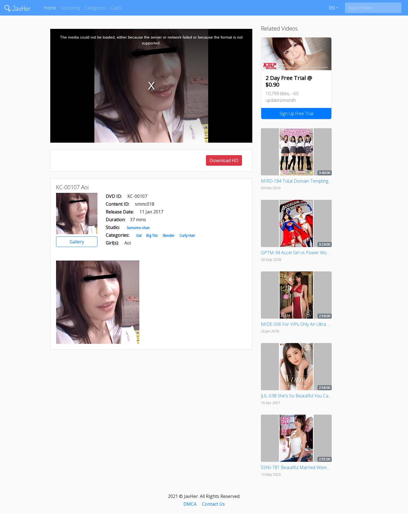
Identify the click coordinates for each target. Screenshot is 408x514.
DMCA (190, 504)
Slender (169, 235)
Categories (95, 8)
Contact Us (213, 504)
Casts (116, 8)
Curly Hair (187, 235)
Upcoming (70, 8)
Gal (139, 235)
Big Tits (152, 235)
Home (50, 8)
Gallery (77, 242)
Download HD (224, 160)
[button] (334, 7)
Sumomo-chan (138, 227)
